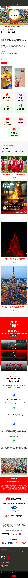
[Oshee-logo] (5, 533)
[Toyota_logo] (14, 533)
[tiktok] (13, 4)
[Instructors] (14, 366)
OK (14, 576)
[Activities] (14, 356)
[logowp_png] (24, 542)
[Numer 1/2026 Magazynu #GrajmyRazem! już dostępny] (14, 181)
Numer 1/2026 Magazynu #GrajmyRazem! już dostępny (14, 215)
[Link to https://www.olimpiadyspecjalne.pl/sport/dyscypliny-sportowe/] (14, 424)
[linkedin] (16, 4)
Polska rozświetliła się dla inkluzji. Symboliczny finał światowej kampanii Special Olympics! (14, 259)
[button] (14, 3)
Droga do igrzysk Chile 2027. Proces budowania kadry (14, 174)
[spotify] (17, 4)
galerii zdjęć (10, 26)
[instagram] (12, 4)
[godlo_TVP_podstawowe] (10, 542)
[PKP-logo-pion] (14, 506)
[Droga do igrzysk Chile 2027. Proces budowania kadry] (14, 156)
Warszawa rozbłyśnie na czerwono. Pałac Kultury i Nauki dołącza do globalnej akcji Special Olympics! (14, 307)
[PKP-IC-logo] (14, 514)
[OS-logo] (5, 6)
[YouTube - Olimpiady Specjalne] (14, 345)
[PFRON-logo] (8, 523)
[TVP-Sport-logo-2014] (17, 542)
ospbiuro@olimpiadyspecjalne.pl (8, 569)
